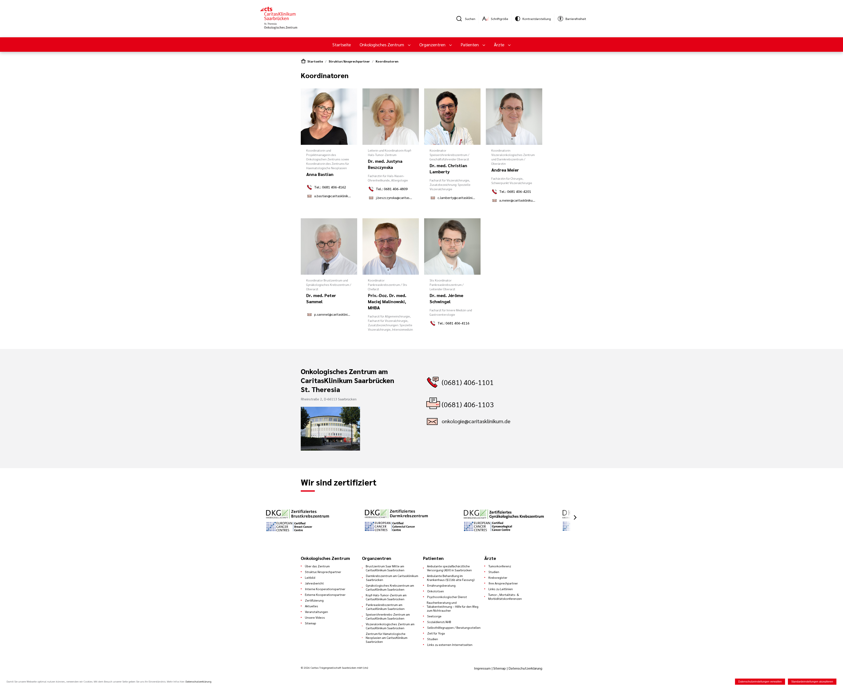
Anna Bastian (319, 174)
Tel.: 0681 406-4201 (515, 191)
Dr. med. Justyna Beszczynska (385, 164)
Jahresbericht (314, 583)
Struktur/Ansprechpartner (349, 61)
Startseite (341, 44)
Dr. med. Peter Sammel (321, 298)
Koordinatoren (387, 61)
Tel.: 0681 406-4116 (453, 323)
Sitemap (310, 623)
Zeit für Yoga (436, 633)
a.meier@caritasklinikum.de (518, 200)
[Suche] (460, 18)
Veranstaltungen (316, 612)
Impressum (483, 668)
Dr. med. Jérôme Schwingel (446, 298)
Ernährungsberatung (441, 585)
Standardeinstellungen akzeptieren (812, 681)
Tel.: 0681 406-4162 (330, 187)
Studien (432, 639)
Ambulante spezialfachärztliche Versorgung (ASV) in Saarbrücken (449, 568)
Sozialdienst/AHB (439, 622)
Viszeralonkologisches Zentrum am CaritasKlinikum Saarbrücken (390, 626)
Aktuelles (311, 606)
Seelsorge (434, 616)
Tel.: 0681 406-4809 (392, 188)
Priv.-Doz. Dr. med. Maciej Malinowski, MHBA (387, 301)
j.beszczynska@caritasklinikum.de (394, 197)
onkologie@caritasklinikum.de (476, 421)
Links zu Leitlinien (500, 589)
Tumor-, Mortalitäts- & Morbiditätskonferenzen (505, 596)
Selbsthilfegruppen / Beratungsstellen (454, 627)
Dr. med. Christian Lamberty (448, 168)
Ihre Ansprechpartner (503, 583)
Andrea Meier (505, 170)
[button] (575, 517)
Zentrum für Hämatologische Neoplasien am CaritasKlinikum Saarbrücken (386, 637)
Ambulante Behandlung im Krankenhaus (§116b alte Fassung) (451, 578)
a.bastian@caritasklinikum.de (333, 196)
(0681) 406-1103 (468, 404)
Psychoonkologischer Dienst (447, 597)
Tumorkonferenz (499, 566)
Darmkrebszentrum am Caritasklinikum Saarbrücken (392, 578)
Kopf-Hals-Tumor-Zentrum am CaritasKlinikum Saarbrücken (386, 597)
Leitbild (310, 577)
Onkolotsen (435, 591)
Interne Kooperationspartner (325, 589)
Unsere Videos (315, 617)
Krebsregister (497, 577)
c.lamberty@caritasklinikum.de (456, 197)
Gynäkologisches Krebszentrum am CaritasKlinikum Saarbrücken (390, 587)
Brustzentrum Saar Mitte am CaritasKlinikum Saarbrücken (385, 568)
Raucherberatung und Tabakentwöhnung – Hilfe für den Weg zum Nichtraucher (452, 606)
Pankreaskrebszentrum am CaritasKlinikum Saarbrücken (385, 607)
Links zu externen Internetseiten (449, 645)
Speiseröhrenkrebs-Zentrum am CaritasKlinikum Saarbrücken (388, 616)
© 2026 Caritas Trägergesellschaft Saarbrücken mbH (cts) (334, 667)
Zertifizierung (314, 600)
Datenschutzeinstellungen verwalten (760, 681)
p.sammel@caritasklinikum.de (333, 314)
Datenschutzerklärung (525, 668)
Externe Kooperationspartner (325, 595)
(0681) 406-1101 (468, 382)
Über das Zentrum (317, 566)
